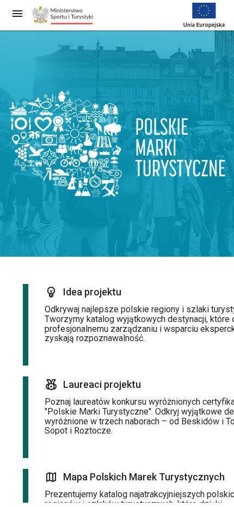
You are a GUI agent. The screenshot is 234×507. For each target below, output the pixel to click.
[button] (17, 13)
